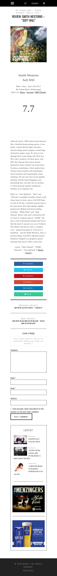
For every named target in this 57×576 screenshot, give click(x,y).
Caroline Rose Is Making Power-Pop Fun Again (28, 470)
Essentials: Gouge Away (34, 440)
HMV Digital (40, 92)
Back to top (27, 570)
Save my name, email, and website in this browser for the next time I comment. (27, 410)
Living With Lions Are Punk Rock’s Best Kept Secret (27, 454)
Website (13, 398)
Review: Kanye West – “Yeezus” (28, 306)
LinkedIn (29, 288)
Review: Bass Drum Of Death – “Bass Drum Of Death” (28, 321)
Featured (31, 436)
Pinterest (28, 276)
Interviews (32, 463)
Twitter (28, 270)
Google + (29, 282)
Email (28, 294)
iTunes (22, 92)
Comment (14, 350)
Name (13, 377)
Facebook (29, 264)
